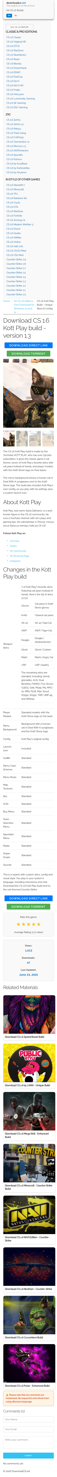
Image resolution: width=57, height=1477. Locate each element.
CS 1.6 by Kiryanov (16, 172)
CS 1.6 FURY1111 (15, 137)
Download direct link (28, 345)
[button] (50, 393)
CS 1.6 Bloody (13, 63)
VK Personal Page (19, 556)
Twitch (13, 546)
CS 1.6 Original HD (16, 41)
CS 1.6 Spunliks (14, 154)
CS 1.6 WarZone (15, 50)
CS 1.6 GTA (12, 207)
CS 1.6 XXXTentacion (17, 150)
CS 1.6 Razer (13, 59)
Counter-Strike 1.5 (16, 272)
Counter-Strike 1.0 (16, 294)
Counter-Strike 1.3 (16, 281)
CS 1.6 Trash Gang (16, 133)
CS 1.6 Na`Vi (12, 81)
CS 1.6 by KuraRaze (16, 163)
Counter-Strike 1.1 (15, 290)
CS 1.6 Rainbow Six (16, 198)
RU (16, 16)
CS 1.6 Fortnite (14, 215)
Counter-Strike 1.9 (16, 259)
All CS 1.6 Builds (15, 10)
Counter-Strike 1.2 (16, 285)
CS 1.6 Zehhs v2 (15, 124)
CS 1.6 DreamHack (16, 68)
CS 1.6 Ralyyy (13, 128)
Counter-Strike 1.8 (16, 263)
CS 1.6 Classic (13, 37)
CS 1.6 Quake (13, 233)
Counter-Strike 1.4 (16, 277)
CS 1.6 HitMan (13, 237)
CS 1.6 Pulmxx (14, 159)
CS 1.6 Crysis (13, 202)
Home (6, 301)
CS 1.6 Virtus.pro (15, 94)
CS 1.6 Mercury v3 (16, 146)
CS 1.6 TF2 (12, 193)
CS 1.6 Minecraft (15, 189)
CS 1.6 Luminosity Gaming (20, 98)
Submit (28, 1456)
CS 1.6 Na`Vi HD (14, 85)
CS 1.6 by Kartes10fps (18, 168)
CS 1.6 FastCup (14, 76)
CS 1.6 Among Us (15, 220)
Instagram (15, 561)
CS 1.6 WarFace (14, 211)
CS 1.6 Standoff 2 (15, 185)
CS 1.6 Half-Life (14, 246)
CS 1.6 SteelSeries (16, 54)
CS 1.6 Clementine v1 (17, 141)
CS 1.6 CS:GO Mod (16, 250)
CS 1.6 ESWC (13, 72)
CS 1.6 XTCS (12, 46)
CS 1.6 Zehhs (13, 119)
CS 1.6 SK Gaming (16, 103)
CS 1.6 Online (13, 242)
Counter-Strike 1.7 (16, 268)
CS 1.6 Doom (13, 228)
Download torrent (28, 353)
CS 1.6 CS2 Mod (14, 255)
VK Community (18, 551)
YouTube (14, 541)
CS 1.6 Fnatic (13, 89)
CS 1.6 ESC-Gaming (17, 107)
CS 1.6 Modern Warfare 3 (19, 224)
